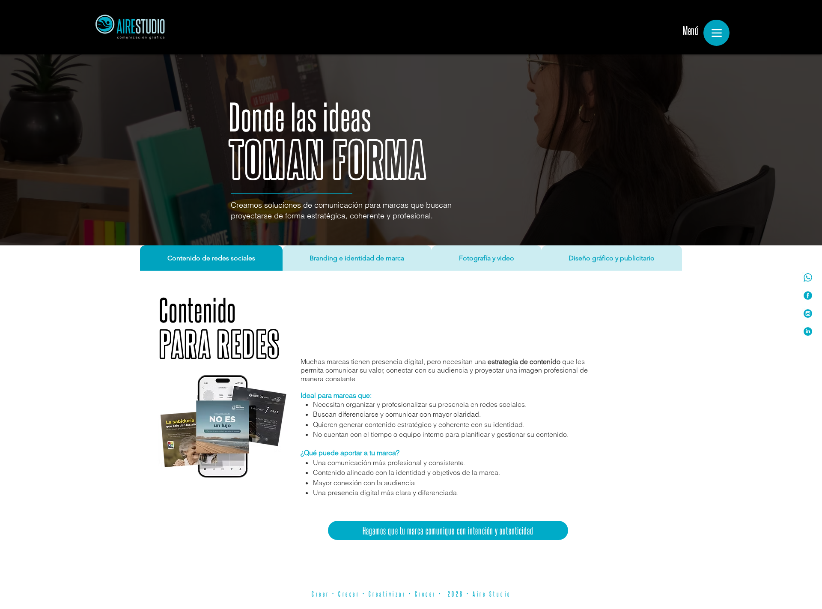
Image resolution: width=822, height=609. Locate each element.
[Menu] (716, 33)
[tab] (211, 258)
